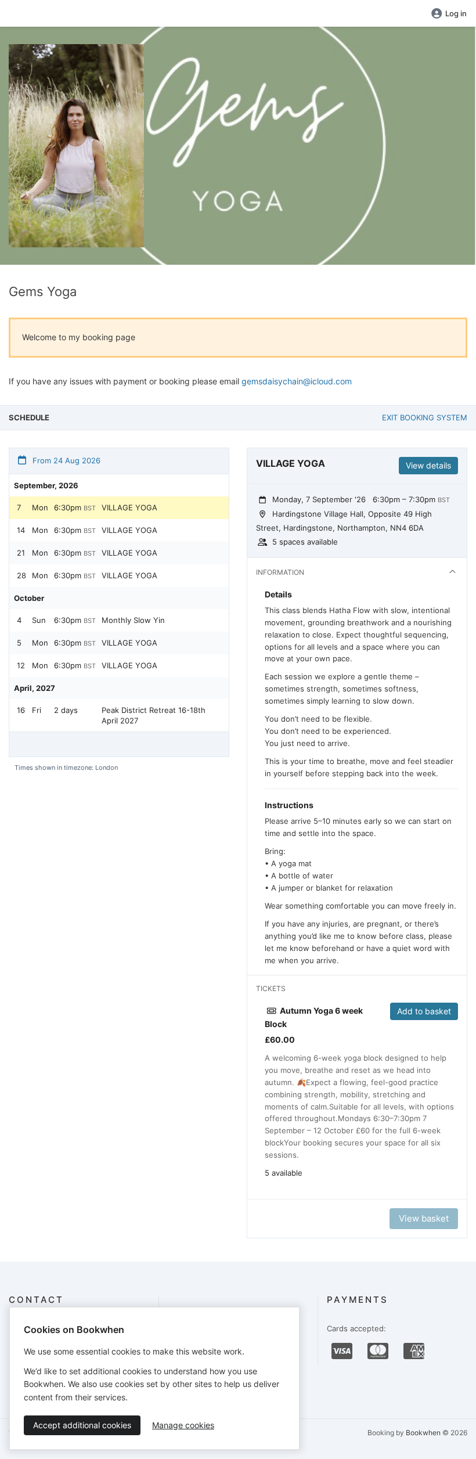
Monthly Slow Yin (133, 620)
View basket (424, 1218)
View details (428, 465)
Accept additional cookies (82, 1425)
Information (280, 572)
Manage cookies (183, 1425)
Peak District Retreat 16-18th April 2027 (153, 715)
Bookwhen (423, 1432)
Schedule (29, 417)
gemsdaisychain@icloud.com (296, 381)
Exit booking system (424, 417)
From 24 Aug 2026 (65, 460)
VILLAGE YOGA (129, 507)
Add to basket (424, 1011)
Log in (456, 13)
